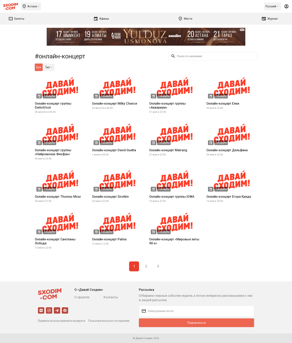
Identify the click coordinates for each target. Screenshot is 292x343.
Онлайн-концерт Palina (109, 239)
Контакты (110, 297)
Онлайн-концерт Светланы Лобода (55, 241)
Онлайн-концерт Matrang (168, 150)
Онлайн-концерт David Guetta (114, 150)
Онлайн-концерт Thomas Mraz (58, 196)
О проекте (81, 297)
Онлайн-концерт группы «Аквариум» (167, 105)
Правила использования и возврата (61, 320)
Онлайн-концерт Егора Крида (228, 196)
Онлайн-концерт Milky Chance (114, 103)
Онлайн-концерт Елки (222, 103)
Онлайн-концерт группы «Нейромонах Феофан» (53, 152)
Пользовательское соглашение (109, 320)
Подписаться (196, 323)
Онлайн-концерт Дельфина (227, 150)
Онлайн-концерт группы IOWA (171, 196)
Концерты (49, 96)
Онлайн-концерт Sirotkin (110, 196)
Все (38, 67)
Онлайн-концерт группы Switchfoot (53, 105)
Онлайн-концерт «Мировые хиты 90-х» (174, 241)
